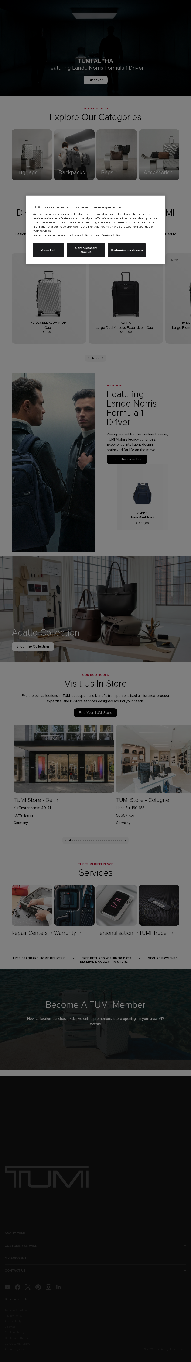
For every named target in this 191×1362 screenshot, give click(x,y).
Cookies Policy (111, 235)
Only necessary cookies (86, 250)
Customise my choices (127, 250)
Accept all (48, 250)
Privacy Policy (81, 235)
